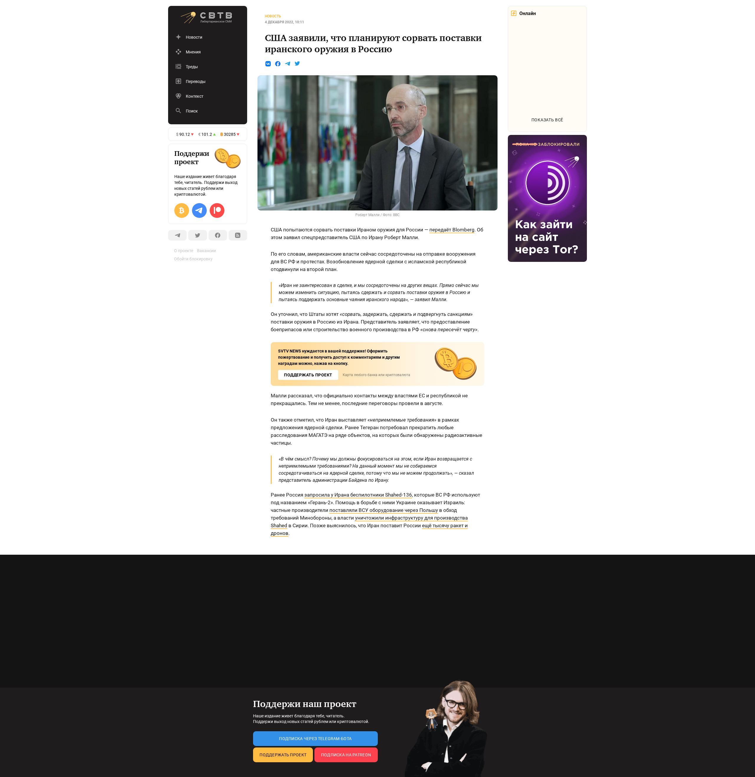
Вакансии (206, 250)
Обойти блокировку (193, 259)
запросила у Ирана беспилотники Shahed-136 (358, 495)
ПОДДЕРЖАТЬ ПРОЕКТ (308, 375)
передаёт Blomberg (452, 230)
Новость (273, 16)
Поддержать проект (283, 754)
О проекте (183, 250)
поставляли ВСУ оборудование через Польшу (383, 510)
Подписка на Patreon (346, 754)
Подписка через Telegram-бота (315, 738)
